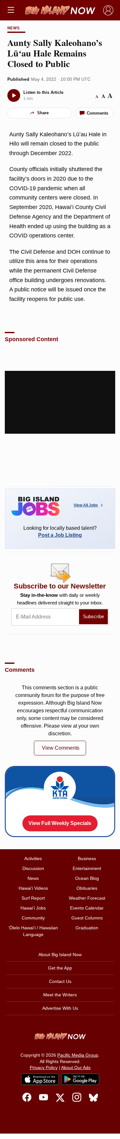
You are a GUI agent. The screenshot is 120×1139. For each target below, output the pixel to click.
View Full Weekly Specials (59, 823)
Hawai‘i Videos (33, 888)
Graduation (87, 927)
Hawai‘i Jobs (33, 907)
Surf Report (33, 898)
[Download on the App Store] (40, 1079)
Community (33, 917)
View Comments (60, 748)
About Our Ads (76, 1067)
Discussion (33, 868)
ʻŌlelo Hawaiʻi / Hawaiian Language (33, 931)
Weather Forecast (87, 898)
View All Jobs (86, 505)
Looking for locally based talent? (60, 531)
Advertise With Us (60, 1008)
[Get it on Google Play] (80, 1079)
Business (87, 858)
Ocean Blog (87, 878)
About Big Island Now (60, 954)
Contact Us (60, 981)
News (13, 28)
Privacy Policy (44, 1067)
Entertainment (87, 868)
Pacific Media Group (77, 1055)
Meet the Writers (60, 994)
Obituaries (86, 888)
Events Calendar (87, 907)
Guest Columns (87, 917)
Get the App (60, 967)
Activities (33, 858)
